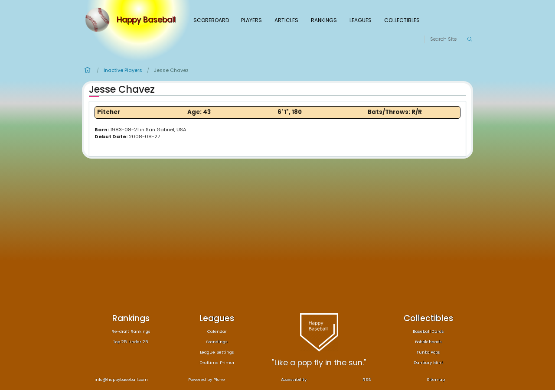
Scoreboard (211, 20)
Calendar (217, 331)
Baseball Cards (428, 331)
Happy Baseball (146, 20)
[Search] (470, 39)
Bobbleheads (428, 341)
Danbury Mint (428, 362)
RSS (366, 379)
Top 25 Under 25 (130, 341)
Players (251, 20)
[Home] (99, 20)
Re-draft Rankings (130, 331)
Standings (217, 341)
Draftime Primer (217, 362)
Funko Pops (428, 352)
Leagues (360, 20)
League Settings (217, 352)
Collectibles (402, 20)
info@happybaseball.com (121, 379)
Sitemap (436, 379)
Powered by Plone (206, 379)
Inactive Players (123, 70)
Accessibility (294, 379)
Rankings (324, 20)
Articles (286, 20)
